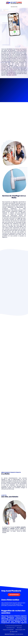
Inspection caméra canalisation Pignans (14, 623)
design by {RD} (14, 631)
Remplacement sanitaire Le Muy (10, 622)
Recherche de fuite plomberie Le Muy (14, 621)
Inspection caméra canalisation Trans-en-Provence (14, 616)
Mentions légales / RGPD (20, 629)
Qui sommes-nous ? (11, 627)
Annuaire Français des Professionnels (14, 625)
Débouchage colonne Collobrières (10, 616)
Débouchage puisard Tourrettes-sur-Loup (14, 618)
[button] (14, 81)
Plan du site (19, 627)
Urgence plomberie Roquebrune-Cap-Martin (14, 620)
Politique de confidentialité (8, 629)
